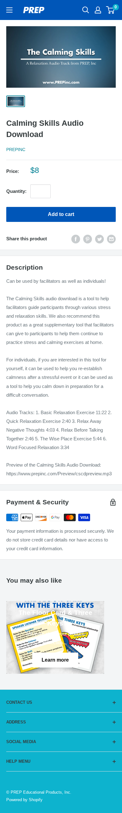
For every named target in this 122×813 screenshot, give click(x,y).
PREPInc (15, 149)
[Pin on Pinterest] (87, 238)
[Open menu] (9, 9)
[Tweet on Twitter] (99, 238)
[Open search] (85, 10)
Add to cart (61, 214)
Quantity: (16, 191)
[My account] (98, 10)
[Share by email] (111, 238)
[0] (110, 10)
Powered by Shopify (24, 799)
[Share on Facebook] (75, 238)
